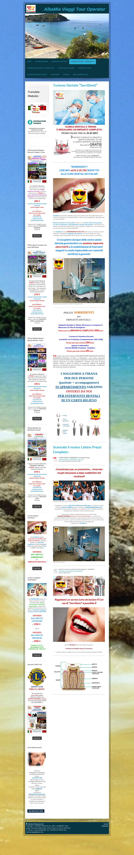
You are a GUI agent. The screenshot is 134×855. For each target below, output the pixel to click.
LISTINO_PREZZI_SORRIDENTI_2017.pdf (71, 459)
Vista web (105, 826)
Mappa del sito (39, 824)
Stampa (30, 824)
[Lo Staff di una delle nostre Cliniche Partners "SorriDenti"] (79, 491)
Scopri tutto (37, 235)
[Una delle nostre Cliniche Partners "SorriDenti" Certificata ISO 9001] (79, 280)
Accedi (106, 824)
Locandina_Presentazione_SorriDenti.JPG (71, 571)
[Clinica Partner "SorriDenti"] (79, 544)
